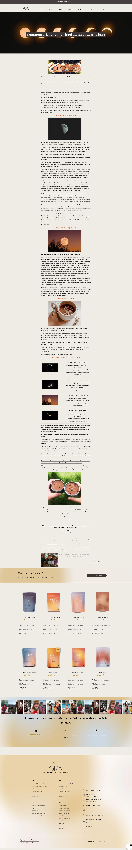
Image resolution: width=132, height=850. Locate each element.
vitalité (79, 389)
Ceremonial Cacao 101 (63, 786)
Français (34, 842)
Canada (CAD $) (24, 842)
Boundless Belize (77, 374)
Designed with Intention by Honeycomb (104, 841)
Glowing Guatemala (57, 282)
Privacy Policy (62, 828)
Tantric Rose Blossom (46, 282)
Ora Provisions (35, 788)
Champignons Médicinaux (82, 372)
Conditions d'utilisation (64, 826)
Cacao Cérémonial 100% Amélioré (39, 786)
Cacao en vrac (35, 794)
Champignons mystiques (37, 791)
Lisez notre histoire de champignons (40, 815)
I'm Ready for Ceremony (96, 575)
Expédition (61, 823)
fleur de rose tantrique (83, 403)
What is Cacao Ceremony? (65, 794)
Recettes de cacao (63, 796)
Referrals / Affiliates (36, 810)
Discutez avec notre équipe (65, 818)
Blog (33, 808)
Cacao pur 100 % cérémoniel (38, 783)
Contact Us (89, 826)
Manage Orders (62, 805)
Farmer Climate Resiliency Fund (39, 813)
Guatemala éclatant (77, 405)
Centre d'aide (62, 820)
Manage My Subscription (64, 808)
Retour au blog (96, 561)
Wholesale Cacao (35, 796)
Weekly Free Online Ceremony (65, 788)
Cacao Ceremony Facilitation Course (67, 783)
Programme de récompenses (65, 810)
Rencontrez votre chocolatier (38, 805)
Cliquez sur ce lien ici (52, 544)
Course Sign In (62, 815)
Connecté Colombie (74, 347)
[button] (103, 9)
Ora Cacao (93, 841)
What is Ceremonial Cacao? (65, 791)
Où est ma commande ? (64, 813)
